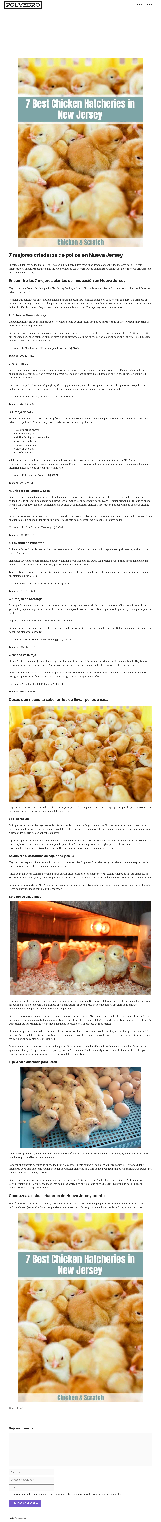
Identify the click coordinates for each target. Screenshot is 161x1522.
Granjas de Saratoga (27, 599)
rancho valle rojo (24, 655)
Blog (149, 5)
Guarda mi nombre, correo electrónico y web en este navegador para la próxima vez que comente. (66, 1494)
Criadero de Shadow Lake (31, 491)
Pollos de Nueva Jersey (29, 315)
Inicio (139, 5)
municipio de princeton (59, 844)
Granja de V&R (22, 412)
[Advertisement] (80, 28)
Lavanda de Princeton (28, 543)
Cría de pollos (18, 1408)
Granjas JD (20, 363)
